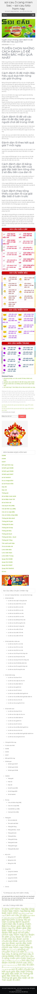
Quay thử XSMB (7, 559)
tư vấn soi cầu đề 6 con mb (15, 610)
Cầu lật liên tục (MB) (9, 509)
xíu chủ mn (22, 402)
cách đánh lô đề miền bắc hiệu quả (15, 393)
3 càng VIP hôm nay (13, 908)
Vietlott (7, 776)
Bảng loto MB (12, 863)
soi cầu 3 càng (18, 396)
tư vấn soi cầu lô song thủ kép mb (17, 666)
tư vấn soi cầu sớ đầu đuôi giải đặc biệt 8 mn (20, 733)
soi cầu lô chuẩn (13, 965)
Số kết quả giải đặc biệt (18, 970)
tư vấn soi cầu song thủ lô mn (16, 736)
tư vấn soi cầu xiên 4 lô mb (15, 635)
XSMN (4, 458)
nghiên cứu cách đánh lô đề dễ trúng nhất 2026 (19, 382)
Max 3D (4, 487)
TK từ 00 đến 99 (7, 546)
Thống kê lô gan (7, 521)
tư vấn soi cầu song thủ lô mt (16, 703)
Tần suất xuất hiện (8, 543)
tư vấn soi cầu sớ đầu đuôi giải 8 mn (18, 727)
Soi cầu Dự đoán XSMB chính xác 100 (18, 961)
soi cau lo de (13, 398)
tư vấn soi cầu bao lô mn (15, 711)
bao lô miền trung (19, 391)
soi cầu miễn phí (29, 398)
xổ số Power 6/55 (7, 483)
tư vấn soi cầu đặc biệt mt (15, 684)
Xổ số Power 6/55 (13, 788)
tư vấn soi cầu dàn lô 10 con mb (17, 603)
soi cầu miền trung (18, 967)
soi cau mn (5, 400)
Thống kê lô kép (7, 527)
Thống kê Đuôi (7, 534)
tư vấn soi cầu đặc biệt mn (15, 717)
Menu (5, 15)
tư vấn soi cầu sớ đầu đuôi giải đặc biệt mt (20, 696)
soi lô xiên (4, 402)
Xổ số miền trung (10, 675)
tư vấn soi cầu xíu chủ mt (15, 699)
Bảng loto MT (12, 857)
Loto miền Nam (7, 553)
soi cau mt (11, 400)
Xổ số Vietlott (12, 794)
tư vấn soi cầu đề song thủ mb (16, 623)
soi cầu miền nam (7, 967)
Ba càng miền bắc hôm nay (18, 909)
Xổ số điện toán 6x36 (9, 496)
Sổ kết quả (8, 761)
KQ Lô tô (7, 854)
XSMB (4, 455)
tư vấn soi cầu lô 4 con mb (15, 644)
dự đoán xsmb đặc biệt (19, 943)
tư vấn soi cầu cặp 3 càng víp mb (17, 600)
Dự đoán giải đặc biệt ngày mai (16, 929)
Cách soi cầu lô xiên (16, 915)
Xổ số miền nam (9, 708)
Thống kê (5, 493)
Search (22, 416)
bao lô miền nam (9, 391)
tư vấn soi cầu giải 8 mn (14, 720)
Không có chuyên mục (15, 950)
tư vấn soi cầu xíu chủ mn (15, 730)
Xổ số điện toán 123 (8, 499)
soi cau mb (21, 398)
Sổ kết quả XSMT (7, 474)
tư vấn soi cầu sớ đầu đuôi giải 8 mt (18, 693)
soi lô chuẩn (31, 400)
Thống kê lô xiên (7, 524)
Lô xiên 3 (21, 951)
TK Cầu (7, 800)
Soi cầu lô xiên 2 (18, 965)
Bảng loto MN (12, 860)
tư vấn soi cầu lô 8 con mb (15, 650)
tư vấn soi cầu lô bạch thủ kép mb (17, 653)
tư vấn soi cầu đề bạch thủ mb (16, 619)
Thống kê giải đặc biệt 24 (17, 972)
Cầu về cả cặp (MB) (8, 512)
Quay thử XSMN (7, 562)
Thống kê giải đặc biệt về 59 (17, 977)
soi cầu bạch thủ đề (16, 960)
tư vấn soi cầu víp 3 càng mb (16, 626)
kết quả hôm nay (7, 465)
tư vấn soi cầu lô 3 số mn (15, 724)
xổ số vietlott (6, 477)
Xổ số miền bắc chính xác (12, 641)
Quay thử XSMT (7, 565)
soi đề (26, 400)
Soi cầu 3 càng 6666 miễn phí (17, 955)
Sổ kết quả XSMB (7, 468)
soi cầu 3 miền (27, 396)
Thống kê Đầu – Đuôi (9, 537)
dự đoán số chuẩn (7, 394)
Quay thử (8, 869)
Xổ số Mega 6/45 (12, 791)
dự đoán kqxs (30, 393)
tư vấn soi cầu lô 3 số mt (15, 690)
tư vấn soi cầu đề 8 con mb (15, 613)
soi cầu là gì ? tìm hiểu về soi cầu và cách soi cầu (19, 387)
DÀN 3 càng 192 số (19, 919)
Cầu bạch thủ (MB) (8, 505)
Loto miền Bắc (7, 549)
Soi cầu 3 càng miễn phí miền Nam (18, 957)
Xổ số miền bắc (9, 598)
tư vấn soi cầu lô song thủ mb (16, 669)
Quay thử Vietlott (8, 568)
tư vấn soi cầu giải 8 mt (14, 687)
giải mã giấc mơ (17, 394)
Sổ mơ (4, 571)
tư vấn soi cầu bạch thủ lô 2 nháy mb (18, 660)
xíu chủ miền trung (13, 402)
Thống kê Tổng (7, 540)
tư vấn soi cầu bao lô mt (15, 677)
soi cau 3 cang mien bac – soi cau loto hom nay (18, 5)
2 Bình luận (12, 44)
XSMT (4, 462)
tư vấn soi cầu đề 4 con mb (15, 607)
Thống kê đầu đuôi (8, 518)
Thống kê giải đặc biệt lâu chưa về (17, 974)
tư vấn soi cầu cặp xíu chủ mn (16, 714)
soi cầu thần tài (19, 400)
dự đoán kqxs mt (22, 930)
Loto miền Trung (7, 556)
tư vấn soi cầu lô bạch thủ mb (16, 656)
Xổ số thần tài (6, 502)
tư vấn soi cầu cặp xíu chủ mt (16, 680)
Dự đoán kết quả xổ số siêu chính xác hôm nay (16, 932)
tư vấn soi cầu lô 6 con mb (15, 647)
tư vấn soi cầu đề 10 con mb (16, 616)
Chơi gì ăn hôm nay (10, 742)
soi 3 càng (10, 396)
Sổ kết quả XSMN (7, 471)
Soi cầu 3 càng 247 (12, 954)
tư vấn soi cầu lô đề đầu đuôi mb (17, 663)
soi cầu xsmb (26, 967)
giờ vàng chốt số (27, 394)
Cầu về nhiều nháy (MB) (10, 515)
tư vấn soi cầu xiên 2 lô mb (15, 629)
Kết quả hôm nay (10, 758)
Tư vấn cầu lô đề (10, 745)
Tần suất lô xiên (11, 979)
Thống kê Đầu (6, 531)
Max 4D (4, 490)
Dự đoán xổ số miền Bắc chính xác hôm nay (16, 946)
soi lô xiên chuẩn (21, 969)
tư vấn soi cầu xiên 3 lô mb (15, 632)
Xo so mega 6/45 (7, 480)
